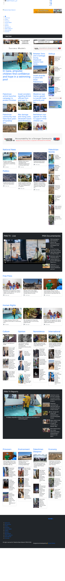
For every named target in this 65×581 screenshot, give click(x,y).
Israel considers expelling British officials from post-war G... (24, 97)
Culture (6, 24)
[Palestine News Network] (9, 9)
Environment (24, 449)
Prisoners (7, 21)
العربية (15, 0)
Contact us (7, 4)
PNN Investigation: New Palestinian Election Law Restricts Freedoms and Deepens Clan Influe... (55, 243)
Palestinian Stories (53, 150)
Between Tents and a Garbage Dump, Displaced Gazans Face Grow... (39, 58)
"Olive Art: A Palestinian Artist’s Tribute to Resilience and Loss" (55, 267)
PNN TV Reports (9, 28)
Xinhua (51, 53)
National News (9, 149)
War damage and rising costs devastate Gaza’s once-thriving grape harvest (55, 415)
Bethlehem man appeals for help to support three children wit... (39, 117)
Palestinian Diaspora (38, 450)
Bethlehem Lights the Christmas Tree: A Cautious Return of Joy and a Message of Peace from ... (55, 259)
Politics (6, 19)
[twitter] (51, 2)
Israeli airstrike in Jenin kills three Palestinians (39, 78)
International (8, 30)
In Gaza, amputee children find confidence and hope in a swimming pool (16, 75)
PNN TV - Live (10, 235)
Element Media (51, 543)
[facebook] (51, 0)
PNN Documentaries (51, 235)
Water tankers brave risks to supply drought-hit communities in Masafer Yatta (55, 423)
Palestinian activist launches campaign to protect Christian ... (9, 98)
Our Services (8, 2)
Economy (7, 31)
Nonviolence (8, 27)
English (8, 0)
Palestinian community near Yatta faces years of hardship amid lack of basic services (55, 406)
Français (12, 0)
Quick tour (7, 18)
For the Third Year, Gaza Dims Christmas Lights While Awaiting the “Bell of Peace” (55, 251)
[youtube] (51, 4)
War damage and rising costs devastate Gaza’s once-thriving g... (25, 117)
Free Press (7, 276)
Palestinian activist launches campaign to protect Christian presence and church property (55, 398)
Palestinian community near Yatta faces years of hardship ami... (9, 118)
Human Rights (8, 22)
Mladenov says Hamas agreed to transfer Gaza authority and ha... (39, 98)
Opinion (7, 25)
